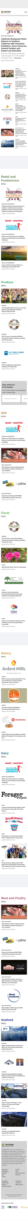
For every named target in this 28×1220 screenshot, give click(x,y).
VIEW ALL (3, 183)
